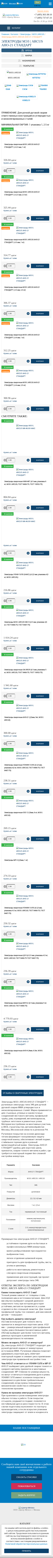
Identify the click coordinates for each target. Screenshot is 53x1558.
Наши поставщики (26, 1428)
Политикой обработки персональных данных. (26, 1544)
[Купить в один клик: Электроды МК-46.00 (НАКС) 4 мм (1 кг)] (10, 545)
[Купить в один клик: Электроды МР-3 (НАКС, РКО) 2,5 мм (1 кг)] (10, 878)
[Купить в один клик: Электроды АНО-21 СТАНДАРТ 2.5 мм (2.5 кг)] (10, 210)
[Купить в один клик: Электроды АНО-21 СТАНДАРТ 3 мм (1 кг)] (10, 258)
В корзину (40, 171)
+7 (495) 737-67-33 (43, 18)
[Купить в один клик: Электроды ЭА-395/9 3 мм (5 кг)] (10, 688)
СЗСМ (24, 89)
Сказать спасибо (26, 1477)
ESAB (8, 89)
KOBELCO (26, 100)
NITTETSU (36, 78)
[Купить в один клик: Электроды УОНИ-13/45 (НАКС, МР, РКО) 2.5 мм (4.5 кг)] (10, 783)
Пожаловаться (26, 1486)
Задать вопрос (26, 1495)
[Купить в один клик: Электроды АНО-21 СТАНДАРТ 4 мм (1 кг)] (10, 353)
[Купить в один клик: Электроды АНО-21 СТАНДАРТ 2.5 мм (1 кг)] (10, 163)
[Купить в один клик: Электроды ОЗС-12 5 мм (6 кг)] (10, 831)
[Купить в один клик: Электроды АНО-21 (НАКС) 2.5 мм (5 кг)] (10, 736)
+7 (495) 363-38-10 (43, 14)
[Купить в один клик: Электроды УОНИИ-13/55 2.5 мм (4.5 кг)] (10, 926)
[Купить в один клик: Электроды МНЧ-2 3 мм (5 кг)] (10, 1021)
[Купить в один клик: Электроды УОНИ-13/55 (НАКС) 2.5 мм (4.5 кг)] (10, 593)
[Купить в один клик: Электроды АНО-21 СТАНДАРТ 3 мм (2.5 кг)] (10, 305)
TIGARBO (43, 89)
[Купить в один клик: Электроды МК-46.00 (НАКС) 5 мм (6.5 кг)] (10, 452)
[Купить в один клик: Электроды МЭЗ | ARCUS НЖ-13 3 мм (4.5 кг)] (10, 640)
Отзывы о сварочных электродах (22, 1093)
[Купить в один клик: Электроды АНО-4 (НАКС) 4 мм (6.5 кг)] (10, 1069)
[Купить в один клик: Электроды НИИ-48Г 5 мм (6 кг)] (10, 500)
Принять (26, 1551)
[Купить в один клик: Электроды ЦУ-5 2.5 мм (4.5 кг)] (10, 974)
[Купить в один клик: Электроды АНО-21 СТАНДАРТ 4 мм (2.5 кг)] (10, 401)
